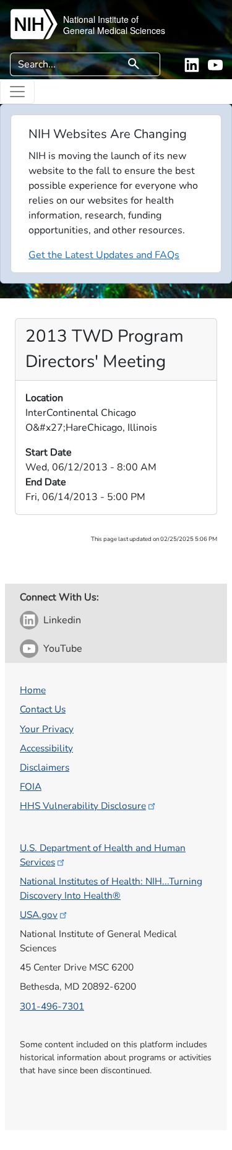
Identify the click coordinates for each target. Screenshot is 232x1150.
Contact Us (43, 709)
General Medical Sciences (114, 30)
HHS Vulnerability (83, 805)
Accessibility (46, 747)
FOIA (30, 786)
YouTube (62, 648)
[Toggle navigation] (17, 91)
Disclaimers (44, 767)
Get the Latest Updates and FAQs (103, 255)
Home (33, 689)
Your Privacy (47, 728)
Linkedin (62, 620)
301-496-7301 (52, 1006)
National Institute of (101, 19)
